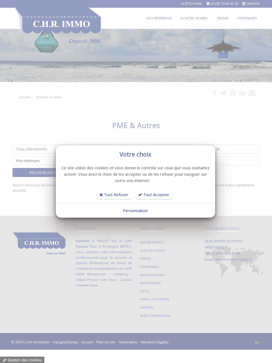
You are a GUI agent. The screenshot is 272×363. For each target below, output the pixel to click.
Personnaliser (135, 210)
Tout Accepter (155, 194)
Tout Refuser (115, 194)
